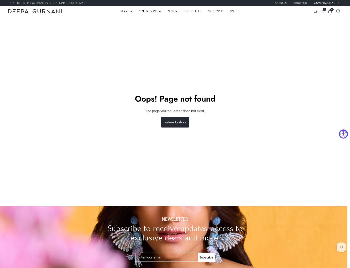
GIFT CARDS (216, 11)
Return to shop (175, 122)
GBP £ (325, 3)
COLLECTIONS (148, 11)
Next (14, 3)
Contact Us (299, 3)
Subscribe (206, 257)
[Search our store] (316, 11)
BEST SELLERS (192, 11)
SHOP (124, 11)
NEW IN (172, 11)
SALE (233, 11)
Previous (11, 3)
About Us (281, 3)
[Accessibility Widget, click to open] (343, 134)
